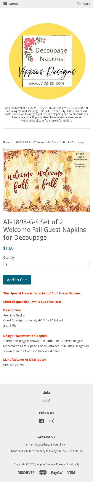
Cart (86, 3)
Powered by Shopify (67, 464)
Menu (13, 3)
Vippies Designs (46, 464)
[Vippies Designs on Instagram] (51, 422)
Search (46, 400)
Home (6, 142)
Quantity (9, 257)
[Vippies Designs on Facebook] (41, 422)
